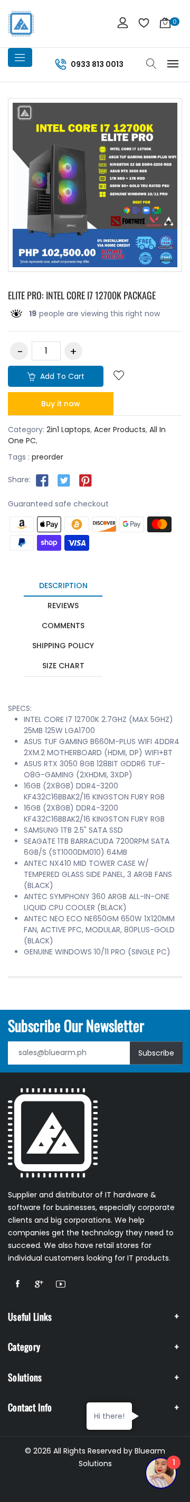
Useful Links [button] (30, 1316)
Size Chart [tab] (63, 665)
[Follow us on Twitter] (63, 480)
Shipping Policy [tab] (63, 645)
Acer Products (120, 429)
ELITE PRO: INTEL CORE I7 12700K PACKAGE (82, 295)
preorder (47, 457)
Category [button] (24, 1346)
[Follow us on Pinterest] (85, 480)
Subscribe (156, 1052)
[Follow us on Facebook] (42, 480)
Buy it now (60, 403)
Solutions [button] (25, 1377)
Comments (63, 625)
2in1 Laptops (68, 429)
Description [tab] (63, 585)
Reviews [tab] (63, 605)
